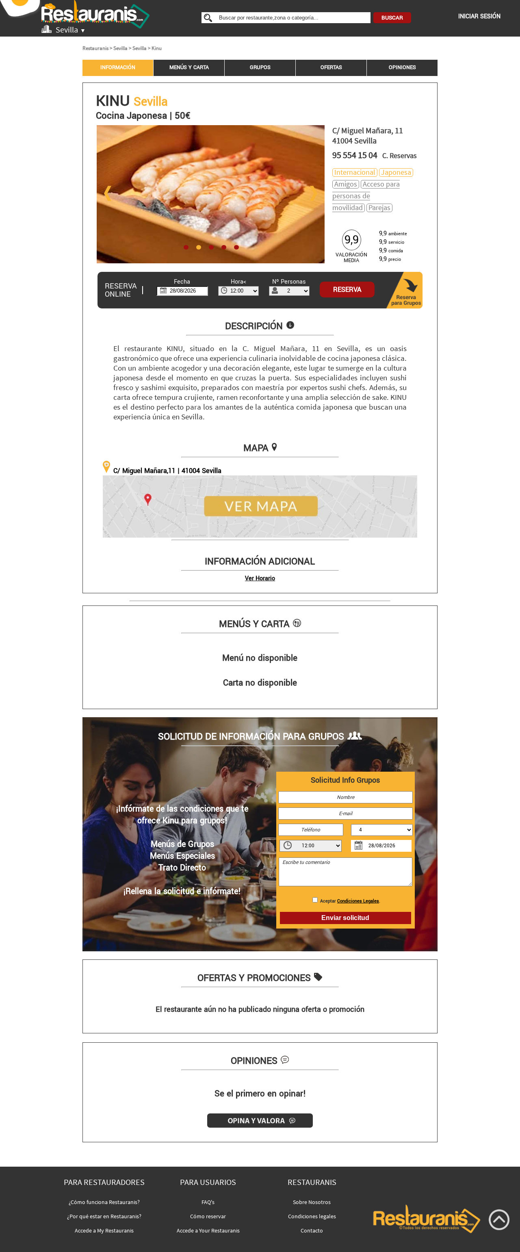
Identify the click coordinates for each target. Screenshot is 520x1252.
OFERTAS (331, 67)
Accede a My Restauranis (104, 1230)
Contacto (312, 1230)
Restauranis (95, 48)
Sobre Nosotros (312, 1202)
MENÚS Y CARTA (189, 67)
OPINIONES (402, 67)
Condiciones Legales (358, 901)
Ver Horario (260, 578)
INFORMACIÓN (117, 67)
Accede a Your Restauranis (208, 1230)
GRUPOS (260, 67)
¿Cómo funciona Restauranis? (104, 1202)
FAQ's (208, 1202)
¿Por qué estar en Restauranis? (104, 1216)
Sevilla (120, 48)
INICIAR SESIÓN (479, 16)
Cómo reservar (208, 1216)
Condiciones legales (312, 1216)
